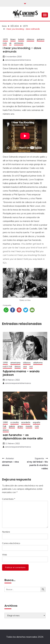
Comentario (8, 498)
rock (5, 43)
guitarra (40, 39)
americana (15, 362)
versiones (18, 43)
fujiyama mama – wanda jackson (21, 373)
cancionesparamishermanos (18, 60)
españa (36, 422)
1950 (5, 362)
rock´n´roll (7, 366)
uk (10, 43)
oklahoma (37, 362)
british (21, 39)
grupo (20, 426)
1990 (5, 422)
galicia (12, 426)
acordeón (25, 422)
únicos (18, 366)
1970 (5, 39)
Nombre (6, 531)
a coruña (14, 422)
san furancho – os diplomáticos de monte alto (23, 436)
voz (31, 366)
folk (4, 426)
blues (13, 39)
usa (25, 366)
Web (4, 554)
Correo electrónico (11, 543)
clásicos (30, 39)
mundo (29, 426)
